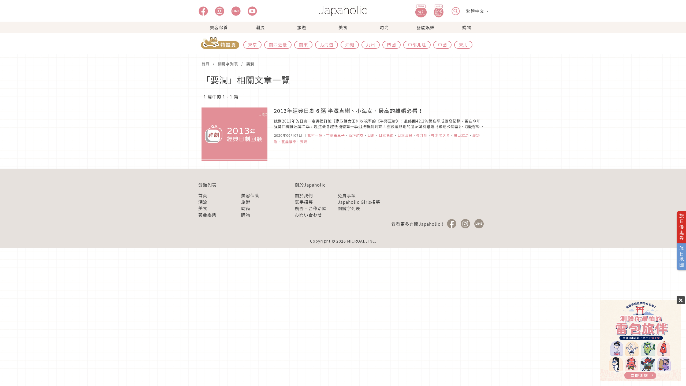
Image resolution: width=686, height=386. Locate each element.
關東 (303, 44)
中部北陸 (417, 44)
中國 (442, 44)
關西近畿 (278, 44)
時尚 (384, 27)
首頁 (206, 63)
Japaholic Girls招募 (359, 202)
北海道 (326, 44)
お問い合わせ (308, 214)
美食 (343, 27)
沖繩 (349, 44)
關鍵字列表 (228, 63)
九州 (370, 44)
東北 (463, 44)
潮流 (260, 27)
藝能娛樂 (425, 27)
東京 (252, 44)
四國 (391, 44)
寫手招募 (304, 202)
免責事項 (347, 195)
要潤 (250, 63)
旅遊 (301, 27)
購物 (466, 27)
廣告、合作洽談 (311, 208)
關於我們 (304, 195)
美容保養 (219, 27)
